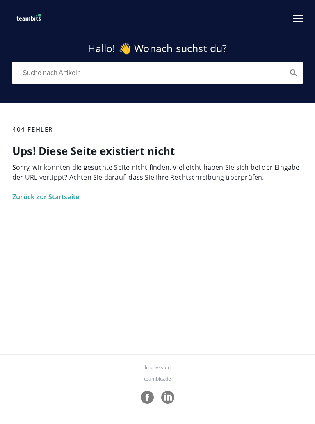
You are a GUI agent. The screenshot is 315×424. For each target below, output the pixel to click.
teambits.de (157, 378)
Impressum (158, 367)
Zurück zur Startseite (45, 196)
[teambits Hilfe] (28, 22)
